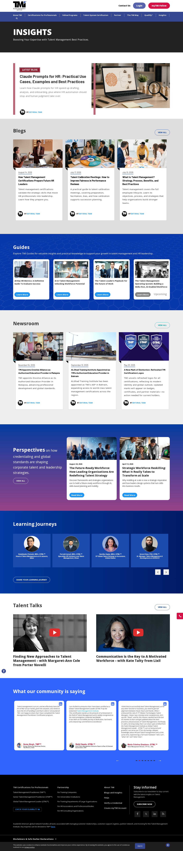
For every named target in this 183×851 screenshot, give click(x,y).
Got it (140, 846)
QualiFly (148, 15)
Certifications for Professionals (42, 15)
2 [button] (139, 760)
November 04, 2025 (26, 365)
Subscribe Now (144, 804)
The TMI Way (133, 15)
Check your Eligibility (26, 809)
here (53, 826)
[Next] (158, 572)
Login (139, 5)
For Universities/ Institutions (68, 797)
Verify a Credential (113, 803)
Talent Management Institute (87, 711)
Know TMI (17, 15)
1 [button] (136, 760)
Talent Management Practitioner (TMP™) (29, 792)
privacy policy (30, 847)
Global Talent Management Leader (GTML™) (31, 801)
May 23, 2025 (129, 365)
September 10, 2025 (79, 365)
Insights (162, 15)
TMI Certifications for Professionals (30, 787)
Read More (76, 495)
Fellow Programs (69, 15)
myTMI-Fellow (159, 5)
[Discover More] (131, 85)
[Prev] (166, 572)
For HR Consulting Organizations (70, 811)
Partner (117, 15)
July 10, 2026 (127, 172)
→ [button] (160, 759)
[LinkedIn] (155, 814)
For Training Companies (67, 792)
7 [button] (154, 760)
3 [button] (142, 760)
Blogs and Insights (113, 792)
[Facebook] (137, 814)
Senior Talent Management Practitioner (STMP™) (32, 797)
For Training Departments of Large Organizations (77, 801)
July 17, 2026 (75, 172)
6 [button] (151, 760)
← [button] (117, 759)
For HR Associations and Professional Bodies (75, 806)
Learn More (22, 294)
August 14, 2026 (25, 172)
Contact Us (124, 5)
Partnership (63, 787)
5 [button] (148, 760)
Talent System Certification (95, 15)
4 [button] (145, 760)
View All (162, 132)
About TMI (109, 787)
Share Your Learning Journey (31, 579)
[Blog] (163, 814)
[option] (31, 552)
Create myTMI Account (115, 808)
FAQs (106, 797)
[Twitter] (146, 814)
